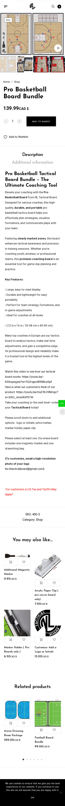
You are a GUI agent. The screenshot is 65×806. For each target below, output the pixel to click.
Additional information (32, 162)
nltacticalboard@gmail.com (25, 468)
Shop (17, 81)
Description (32, 155)
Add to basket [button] (10, 562)
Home (6, 81)
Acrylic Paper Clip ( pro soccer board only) (46, 595)
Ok (32, 798)
